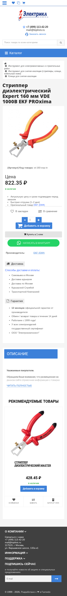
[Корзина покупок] (23, 2)
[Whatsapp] (33, 242)
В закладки (21, 211)
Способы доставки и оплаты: (22, 270)
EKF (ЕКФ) (39, 205)
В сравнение (50, 211)
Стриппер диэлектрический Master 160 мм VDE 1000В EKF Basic (32, 465)
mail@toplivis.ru (35, 30)
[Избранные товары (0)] (13, 2)
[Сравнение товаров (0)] (18, 2)
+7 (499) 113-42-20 (37, 26)
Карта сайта (8, 586)
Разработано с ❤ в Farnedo (35, 592)
